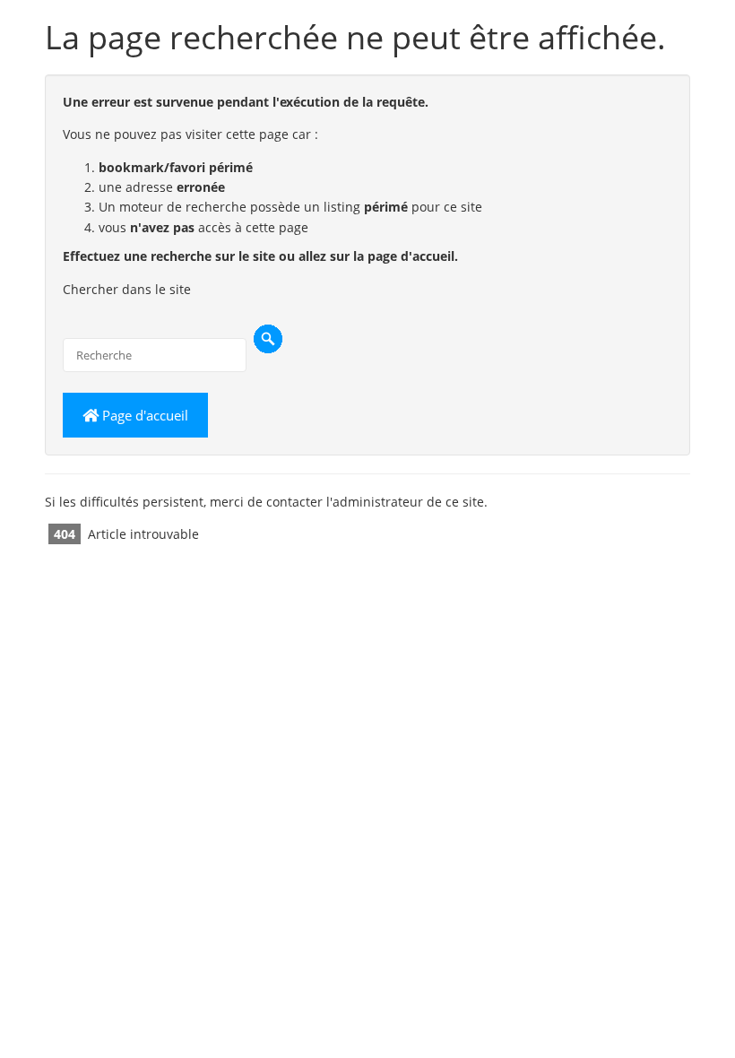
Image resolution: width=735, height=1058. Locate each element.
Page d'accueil (143, 415)
